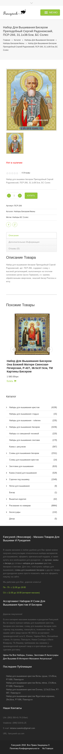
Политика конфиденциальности (24, 748)
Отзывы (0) (14, 248)
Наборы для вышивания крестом (33, 407)
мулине (48, 560)
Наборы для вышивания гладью (33, 414)
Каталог (17, 40)
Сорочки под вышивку (33, 479)
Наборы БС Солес (20, 217)
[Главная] (14, 12)
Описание (14, 235)
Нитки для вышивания (33, 486)
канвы (55, 560)
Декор (33, 519)
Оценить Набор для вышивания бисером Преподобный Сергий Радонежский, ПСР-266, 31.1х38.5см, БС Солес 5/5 (17, 173)
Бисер (33, 492)
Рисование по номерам (33, 505)
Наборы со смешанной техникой (33, 433)
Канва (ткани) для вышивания (33, 473)
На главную (47, 748)
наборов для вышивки (33, 563)
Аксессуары (33, 512)
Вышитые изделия (33, 499)
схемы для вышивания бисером (29, 570)
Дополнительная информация (24, 242)
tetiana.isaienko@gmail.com (22, 728)
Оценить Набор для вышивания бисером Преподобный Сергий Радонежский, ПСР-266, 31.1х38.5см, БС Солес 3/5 (12, 173)
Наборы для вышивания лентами (33, 440)
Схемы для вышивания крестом (33, 460)
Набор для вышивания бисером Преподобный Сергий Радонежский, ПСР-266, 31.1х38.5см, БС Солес (30, 46)
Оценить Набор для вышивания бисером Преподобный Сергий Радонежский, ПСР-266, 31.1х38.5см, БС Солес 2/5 (10, 173)
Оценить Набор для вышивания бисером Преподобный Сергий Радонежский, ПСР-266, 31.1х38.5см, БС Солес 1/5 (7, 173)
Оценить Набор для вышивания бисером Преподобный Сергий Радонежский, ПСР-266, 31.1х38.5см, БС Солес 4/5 (14, 173)
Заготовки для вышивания (33, 466)
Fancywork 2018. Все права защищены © (30, 745)
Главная (6, 40)
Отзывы (26, 173)
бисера (8, 563)
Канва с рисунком (33, 447)
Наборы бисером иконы (13, 43)
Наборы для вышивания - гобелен (33, 420)
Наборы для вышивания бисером (39, 40)
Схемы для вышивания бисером (33, 453)
